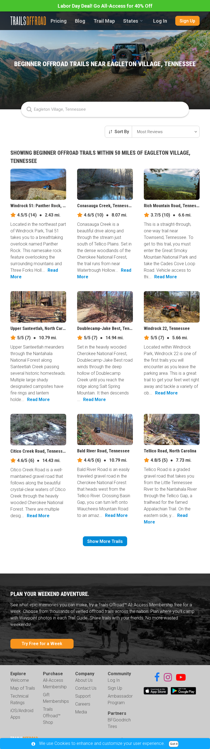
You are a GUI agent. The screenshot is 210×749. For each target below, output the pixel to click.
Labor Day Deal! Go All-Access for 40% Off (105, 6)
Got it (173, 744)
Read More (165, 276)
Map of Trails (22, 688)
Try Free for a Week (42, 643)
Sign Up (187, 21)
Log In (160, 21)
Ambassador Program (120, 699)
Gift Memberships (56, 698)
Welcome (19, 680)
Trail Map (104, 21)
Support (83, 696)
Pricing (59, 21)
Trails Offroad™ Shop (51, 716)
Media (81, 712)
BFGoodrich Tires (119, 723)
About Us (84, 680)
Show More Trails (105, 541)
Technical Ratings (19, 699)
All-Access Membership (55, 683)
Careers (82, 704)
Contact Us (86, 688)
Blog (80, 21)
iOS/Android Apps (21, 714)
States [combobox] (130, 21)
